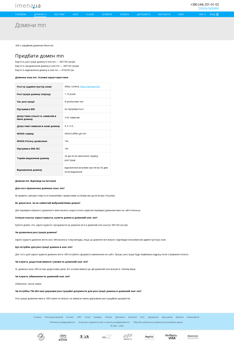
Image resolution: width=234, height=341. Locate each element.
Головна (20, 14)
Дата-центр (167, 317)
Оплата (124, 14)
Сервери (107, 14)
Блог (181, 14)
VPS (75, 14)
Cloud (90, 14)
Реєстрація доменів (54, 317)
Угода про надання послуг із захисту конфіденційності (104, 322)
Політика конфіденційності (62, 322)
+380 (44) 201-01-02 (204, 4)
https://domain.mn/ (90, 86)
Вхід (212, 14)
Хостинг (59, 14)
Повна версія (193, 317)
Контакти (164, 14)
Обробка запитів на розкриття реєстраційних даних (158, 322)
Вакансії (180, 317)
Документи (153, 317)
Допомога (143, 14)
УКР (201, 14)
